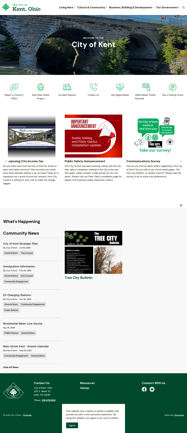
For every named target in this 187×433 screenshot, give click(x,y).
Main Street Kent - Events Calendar (26, 346)
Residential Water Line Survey (22, 323)
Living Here (66, 7)
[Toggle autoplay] (181, 205)
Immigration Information (19, 266)
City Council (27, 253)
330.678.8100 (48, 400)
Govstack (179, 415)
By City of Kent (10, 248)
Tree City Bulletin (79, 278)
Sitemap (84, 388)
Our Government (167, 7)
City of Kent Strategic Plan (20, 243)
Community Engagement (16, 281)
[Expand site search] (183, 7)
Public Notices (11, 310)
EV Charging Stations (17, 295)
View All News (10, 367)
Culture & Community (91, 7)
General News (11, 253)
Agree (72, 425)
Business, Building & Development (130, 7)
